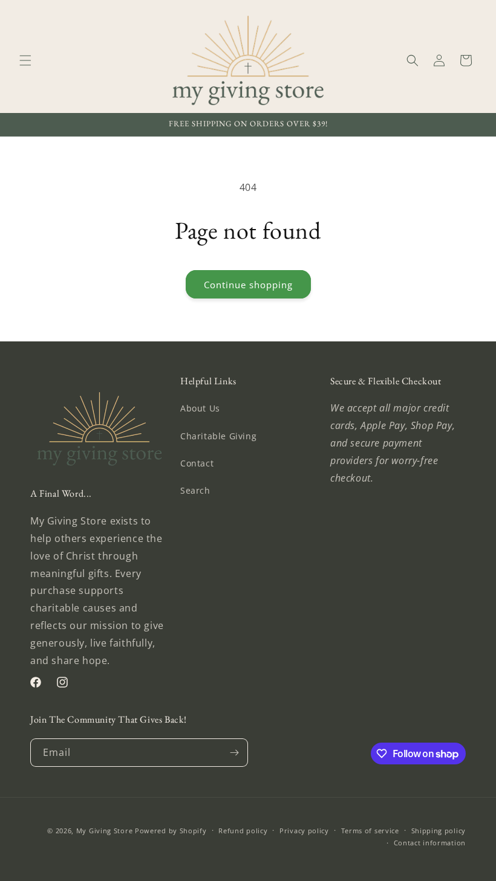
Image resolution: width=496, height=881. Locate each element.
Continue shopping (248, 285)
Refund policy (242, 830)
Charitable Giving (218, 436)
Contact (197, 463)
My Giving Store (104, 830)
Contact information (430, 842)
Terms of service (370, 830)
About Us (200, 408)
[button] (25, 60)
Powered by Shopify (171, 830)
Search (195, 490)
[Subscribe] (234, 752)
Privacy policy (304, 830)
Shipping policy (438, 830)
